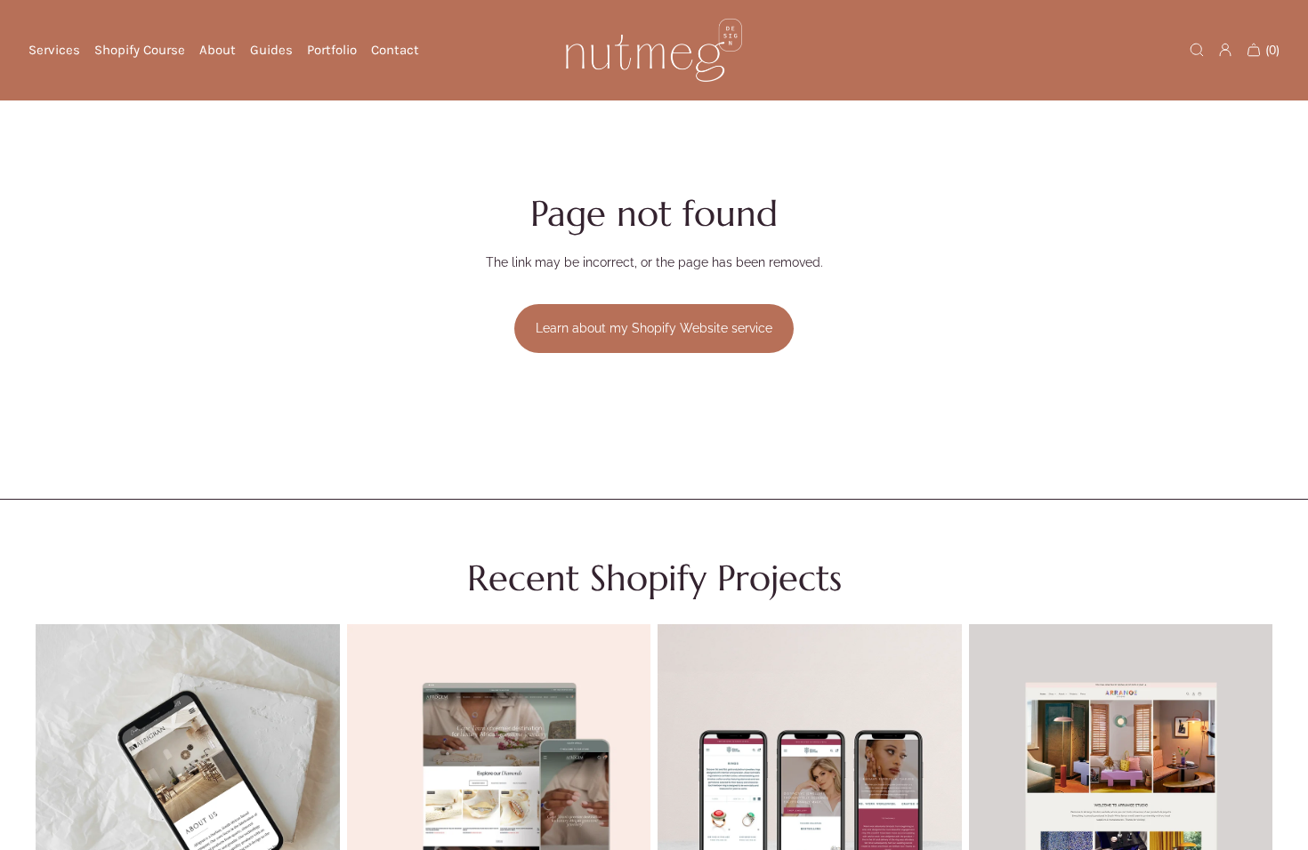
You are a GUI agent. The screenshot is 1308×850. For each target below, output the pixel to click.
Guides (271, 50)
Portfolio (332, 50)
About (217, 50)
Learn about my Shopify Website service (654, 328)
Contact (395, 50)
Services (54, 50)
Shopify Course (139, 50)
